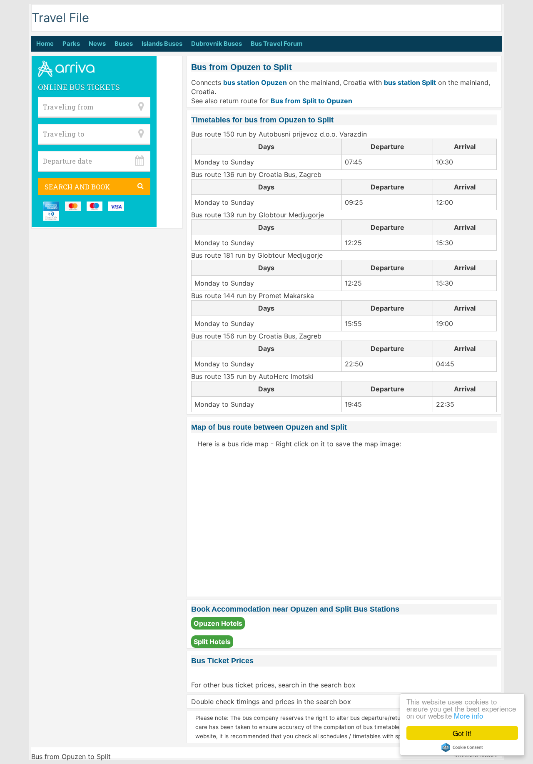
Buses (124, 43)
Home (45, 43)
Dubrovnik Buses (216, 43)
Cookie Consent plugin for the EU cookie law (462, 747)
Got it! (462, 733)
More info (468, 715)
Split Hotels (212, 641)
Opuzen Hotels (218, 623)
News (97, 43)
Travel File (60, 17)
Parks (71, 43)
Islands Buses (162, 43)
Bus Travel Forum (276, 43)
